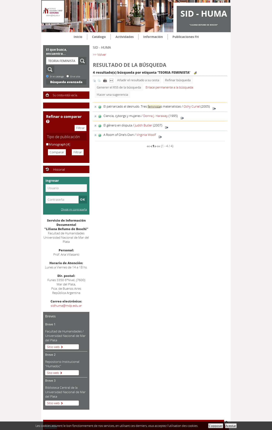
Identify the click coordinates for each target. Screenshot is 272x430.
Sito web (53, 373)
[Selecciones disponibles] (111, 80)
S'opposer (216, 426)
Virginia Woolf (146, 135)
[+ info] (95, 107)
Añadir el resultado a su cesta (138, 80)
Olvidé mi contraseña (74, 209)
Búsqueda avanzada (66, 82)
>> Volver (99, 54)
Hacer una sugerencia (112, 94)
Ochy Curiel (192, 106)
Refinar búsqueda (178, 80)
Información (153, 37)
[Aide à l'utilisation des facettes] (47, 121)
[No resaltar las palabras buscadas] (195, 72)
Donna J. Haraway (155, 116)
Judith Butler (143, 125)
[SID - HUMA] (53, 12)
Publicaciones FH (185, 37)
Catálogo (99, 37)
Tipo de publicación (63, 136)
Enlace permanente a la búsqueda (169, 87)
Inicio (78, 37)
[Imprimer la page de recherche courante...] (105, 80)
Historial (59, 169)
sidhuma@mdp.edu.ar (66, 305)
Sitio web (53, 347)
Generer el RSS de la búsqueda (119, 87)
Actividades (124, 37)
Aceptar (230, 426)
